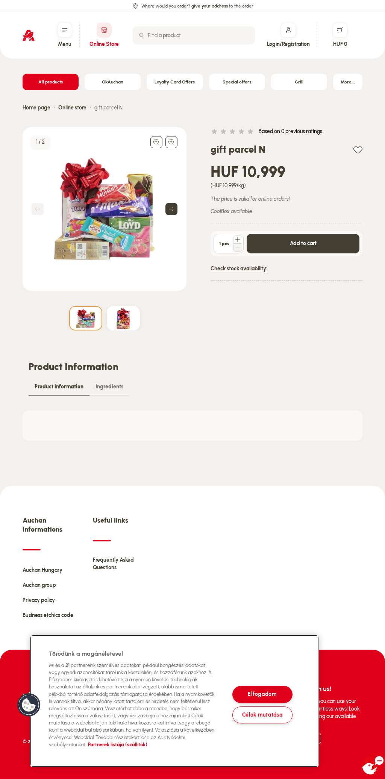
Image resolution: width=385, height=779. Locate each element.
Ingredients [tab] (109, 386)
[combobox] (194, 35)
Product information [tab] (59, 386)
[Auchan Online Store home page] (29, 35)
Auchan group (39, 585)
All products (50, 82)
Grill (299, 82)
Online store (72, 108)
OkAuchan (112, 82)
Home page (36, 108)
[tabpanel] (192, 426)
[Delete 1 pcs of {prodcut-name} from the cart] (237, 248)
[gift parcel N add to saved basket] (357, 149)
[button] (29, 705)
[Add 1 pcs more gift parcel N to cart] (237, 239)
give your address (209, 6)
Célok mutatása (262, 714)
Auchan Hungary (42, 570)
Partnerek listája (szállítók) (117, 744)
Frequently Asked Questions (113, 564)
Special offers (237, 82)
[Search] (142, 35)
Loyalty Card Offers (175, 82)
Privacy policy (39, 600)
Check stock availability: (239, 268)
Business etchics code (48, 615)
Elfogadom (262, 694)
